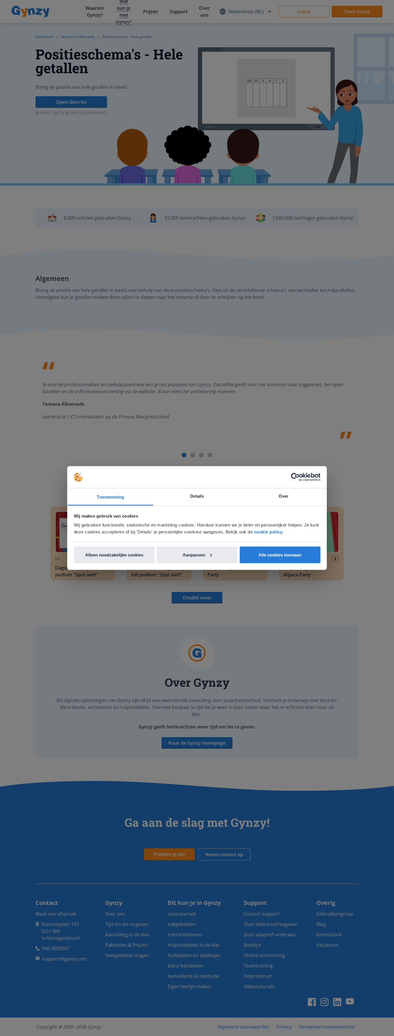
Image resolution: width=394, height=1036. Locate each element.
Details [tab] (197, 496)
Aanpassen (194, 554)
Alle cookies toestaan (279, 554)
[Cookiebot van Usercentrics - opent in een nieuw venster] (295, 477)
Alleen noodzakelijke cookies (114, 554)
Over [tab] (283, 496)
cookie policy (268, 531)
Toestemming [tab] (110, 497)
